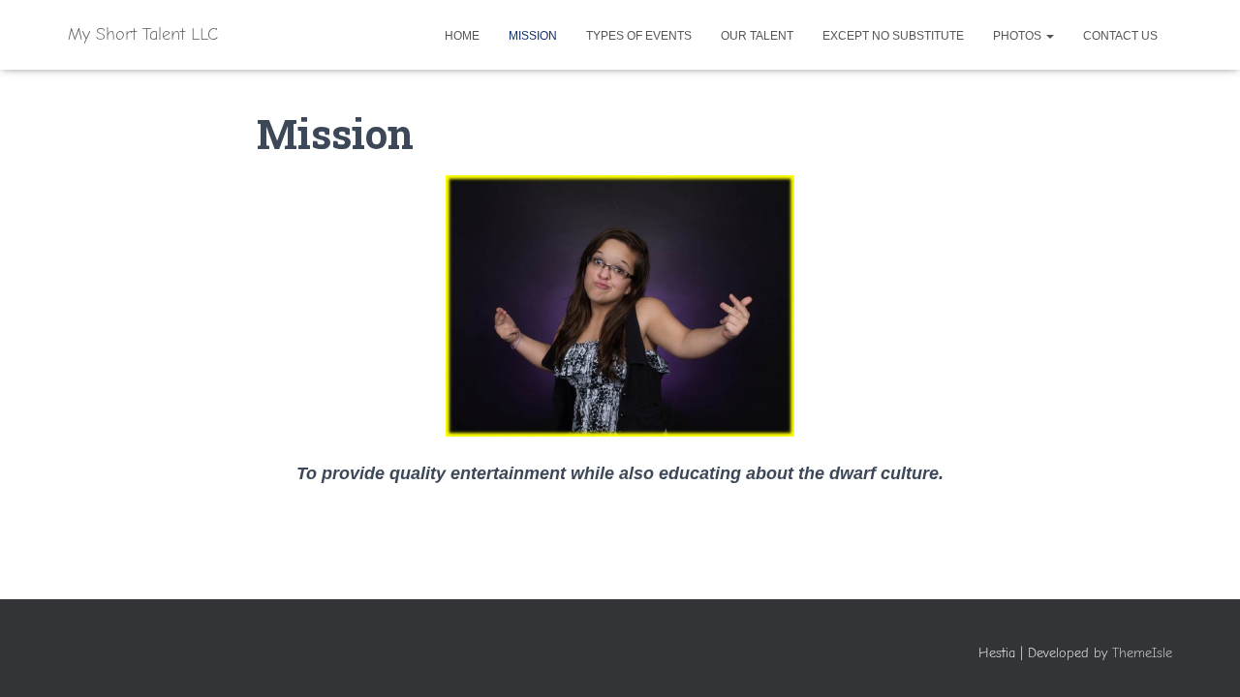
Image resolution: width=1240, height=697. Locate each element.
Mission (533, 36)
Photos (1018, 36)
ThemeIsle (1142, 653)
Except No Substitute (893, 36)
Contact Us (1120, 36)
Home (462, 36)
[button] (1049, 36)
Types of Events (639, 36)
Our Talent (757, 36)
